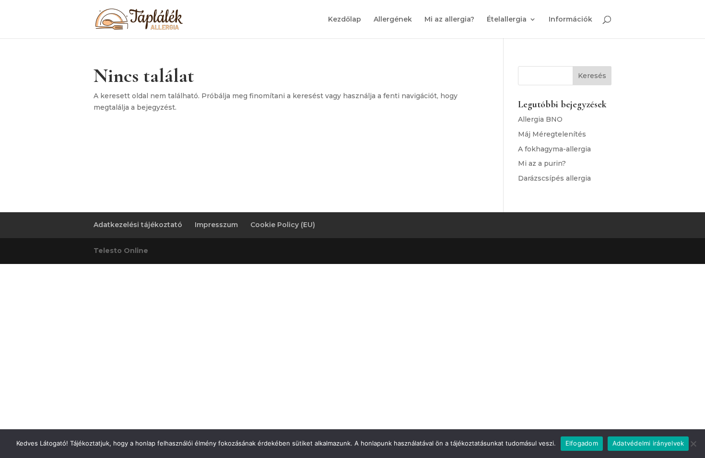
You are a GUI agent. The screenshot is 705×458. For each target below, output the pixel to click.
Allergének (393, 19)
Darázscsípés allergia (554, 178)
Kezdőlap (344, 19)
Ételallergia (507, 19)
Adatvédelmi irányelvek (648, 443)
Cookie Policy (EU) (282, 224)
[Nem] (693, 443)
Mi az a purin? (542, 163)
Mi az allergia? (449, 19)
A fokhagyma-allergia (554, 149)
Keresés (592, 75)
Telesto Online (121, 250)
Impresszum (216, 224)
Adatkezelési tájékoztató (138, 224)
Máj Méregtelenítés (552, 134)
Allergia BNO (540, 119)
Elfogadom (581, 443)
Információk (570, 19)
